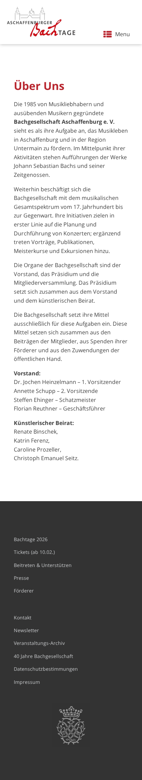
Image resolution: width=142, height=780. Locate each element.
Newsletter (26, 630)
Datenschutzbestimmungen (46, 669)
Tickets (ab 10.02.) (34, 552)
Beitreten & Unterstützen (43, 565)
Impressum (27, 682)
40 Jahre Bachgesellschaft (43, 656)
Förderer (24, 590)
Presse (21, 578)
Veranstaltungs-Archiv (39, 643)
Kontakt (22, 617)
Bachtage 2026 (31, 539)
